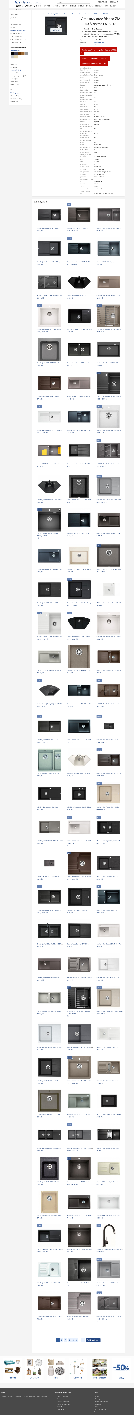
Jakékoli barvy (14, 51)
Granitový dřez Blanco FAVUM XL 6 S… (79, 262)
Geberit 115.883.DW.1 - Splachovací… (49, 877)
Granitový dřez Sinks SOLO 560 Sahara (79, 569)
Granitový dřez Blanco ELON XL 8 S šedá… (110, 1316)
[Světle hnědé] (22, 53)
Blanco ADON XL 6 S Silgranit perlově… (49, 1011)
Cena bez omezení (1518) (18, 31)
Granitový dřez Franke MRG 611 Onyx (49, 262)
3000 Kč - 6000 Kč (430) (17, 36)
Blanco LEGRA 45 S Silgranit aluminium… (109, 262)
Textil (38, 1396)
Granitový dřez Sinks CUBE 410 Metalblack (80, 500)
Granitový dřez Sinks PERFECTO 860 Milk (110, 978)
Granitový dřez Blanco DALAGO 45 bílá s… (110, 430)
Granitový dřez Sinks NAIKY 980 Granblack (50, 500)
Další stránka (93, 1340)
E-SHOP (38, 6)
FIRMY (29, 6)
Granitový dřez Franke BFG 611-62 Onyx (79, 603)
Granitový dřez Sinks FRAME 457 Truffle (109, 569)
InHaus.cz (38, 14)
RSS (96, 1407)
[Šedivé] (26, 53)
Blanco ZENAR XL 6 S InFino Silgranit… (79, 396)
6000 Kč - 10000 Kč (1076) (18, 39)
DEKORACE (98, 6)
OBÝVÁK (65, 6)
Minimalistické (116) (16, 99)
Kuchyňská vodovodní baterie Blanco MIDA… (110, 1249)
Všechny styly (14, 93)
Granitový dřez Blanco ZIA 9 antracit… (78, 363)
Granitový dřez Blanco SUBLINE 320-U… (79, 670)
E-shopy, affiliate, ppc (63, 1404)
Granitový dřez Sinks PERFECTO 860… (79, 464)
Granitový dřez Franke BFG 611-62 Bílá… (49, 1047)
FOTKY (20, 6)
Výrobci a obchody (62, 1396)
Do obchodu (52, 231)
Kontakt (97, 1396)
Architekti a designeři (63, 1401)
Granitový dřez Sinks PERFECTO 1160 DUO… (51, 1148)
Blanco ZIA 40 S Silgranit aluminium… (78, 1316)
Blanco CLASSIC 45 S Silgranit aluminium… (80, 978)
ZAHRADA (89, 6)
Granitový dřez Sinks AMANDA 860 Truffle (50, 841)
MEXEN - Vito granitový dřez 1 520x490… (109, 603)
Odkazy (97, 1399)
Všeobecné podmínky (101, 1401)
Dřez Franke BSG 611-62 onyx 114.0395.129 (80, 329)
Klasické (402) (14, 96)
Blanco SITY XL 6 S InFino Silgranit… (48, 464)
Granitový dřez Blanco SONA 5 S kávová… (50, 1316)
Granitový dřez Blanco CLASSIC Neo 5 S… (110, 670)
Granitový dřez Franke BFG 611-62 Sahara (109, 1011)
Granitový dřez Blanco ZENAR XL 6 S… (109, 295)
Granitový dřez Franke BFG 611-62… (108, 807)
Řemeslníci (60, 1399)
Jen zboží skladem (15, 25)
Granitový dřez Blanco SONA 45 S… (108, 740)
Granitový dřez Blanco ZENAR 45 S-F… (109, 944)
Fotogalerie (18, 1396)
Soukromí (98, 1404)
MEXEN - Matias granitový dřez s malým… (110, 841)
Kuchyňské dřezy (99, 42)
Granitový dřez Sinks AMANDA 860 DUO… (50, 944)
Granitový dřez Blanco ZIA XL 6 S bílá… (49, 430)
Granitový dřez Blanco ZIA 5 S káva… (48, 396)
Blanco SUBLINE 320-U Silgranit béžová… (50, 1215)
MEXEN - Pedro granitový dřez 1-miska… (109, 1114)
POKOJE (73, 6)
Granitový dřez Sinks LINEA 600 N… (78, 910)
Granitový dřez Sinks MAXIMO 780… (108, 363)
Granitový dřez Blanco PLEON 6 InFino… (109, 637)
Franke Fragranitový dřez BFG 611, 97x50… (50, 1249)
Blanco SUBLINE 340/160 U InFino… (48, 773)
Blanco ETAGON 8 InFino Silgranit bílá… (109, 1215)
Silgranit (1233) (14, 85)
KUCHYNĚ (47, 6)
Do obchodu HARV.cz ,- (94, 63)
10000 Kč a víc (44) (15, 42)
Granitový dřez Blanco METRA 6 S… (108, 1148)
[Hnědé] (19, 53)
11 (83, 1340)
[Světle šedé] (12, 56)
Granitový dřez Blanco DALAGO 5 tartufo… (80, 1081)
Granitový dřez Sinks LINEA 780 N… (48, 603)
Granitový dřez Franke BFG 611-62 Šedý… (110, 500)
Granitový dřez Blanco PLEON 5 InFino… (49, 329)
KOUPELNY (56, 6)
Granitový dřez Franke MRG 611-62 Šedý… (110, 1283)
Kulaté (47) (13, 64)
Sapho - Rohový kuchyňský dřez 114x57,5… (50, 704)
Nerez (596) (13, 67)
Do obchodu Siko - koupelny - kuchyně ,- (98, 51)
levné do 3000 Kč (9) (16, 34)
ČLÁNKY (113, 6)
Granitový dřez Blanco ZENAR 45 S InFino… (110, 533)
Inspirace (10, 1396)
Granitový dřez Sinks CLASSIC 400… (48, 363)
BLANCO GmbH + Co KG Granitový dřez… (50, 295)
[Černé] (12, 53)
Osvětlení (44, 1396)
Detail (60, 231)
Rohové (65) (14, 79)
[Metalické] (16, 53)
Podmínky (60, 1407)
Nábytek (25, 1396)
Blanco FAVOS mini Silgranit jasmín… (108, 1182)
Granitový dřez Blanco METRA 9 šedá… (109, 228)
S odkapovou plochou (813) (18, 76)
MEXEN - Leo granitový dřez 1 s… (47, 807)
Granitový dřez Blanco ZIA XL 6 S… (78, 228)
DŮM (106, 6)
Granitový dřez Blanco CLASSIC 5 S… (108, 1081)
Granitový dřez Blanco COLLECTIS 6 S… (79, 430)
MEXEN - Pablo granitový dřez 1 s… (108, 877)
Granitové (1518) (15, 70)
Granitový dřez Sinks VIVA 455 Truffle (48, 1114)
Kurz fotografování (100, 1409)
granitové (13, 18)
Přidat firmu (60, 1409)
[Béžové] (16, 56)
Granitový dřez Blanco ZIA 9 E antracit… (79, 637)
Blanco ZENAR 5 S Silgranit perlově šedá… (50, 670)
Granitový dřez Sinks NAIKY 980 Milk (78, 773)
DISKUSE (19, 9)
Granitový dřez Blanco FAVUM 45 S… (48, 228)
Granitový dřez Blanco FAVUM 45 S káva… (110, 773)
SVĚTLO (81, 6)
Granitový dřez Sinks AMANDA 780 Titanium (80, 1047)
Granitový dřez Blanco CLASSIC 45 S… (49, 1283)
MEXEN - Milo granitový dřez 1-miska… (79, 807)
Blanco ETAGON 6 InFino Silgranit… (48, 533)
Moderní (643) (14, 102)
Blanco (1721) (14, 82)
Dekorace (32, 1396)
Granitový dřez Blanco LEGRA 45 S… (78, 533)
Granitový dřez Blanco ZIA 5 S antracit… (49, 910)
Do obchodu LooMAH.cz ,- (95, 58)
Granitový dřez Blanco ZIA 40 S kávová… (79, 877)
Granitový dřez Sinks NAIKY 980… (77, 295)
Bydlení (4, 1396)
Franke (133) (14, 73)
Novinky (12, 28)
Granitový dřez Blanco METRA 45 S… (78, 1283)
